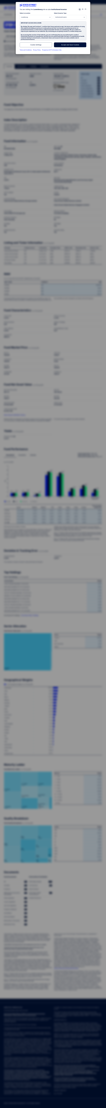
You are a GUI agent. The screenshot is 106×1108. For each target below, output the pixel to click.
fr (85, 9)
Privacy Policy (37, 50)
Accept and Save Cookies (70, 45)
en (80, 9)
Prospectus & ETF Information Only (51, 50)
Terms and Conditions (26, 50)
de (82, 9)
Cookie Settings (35, 45)
